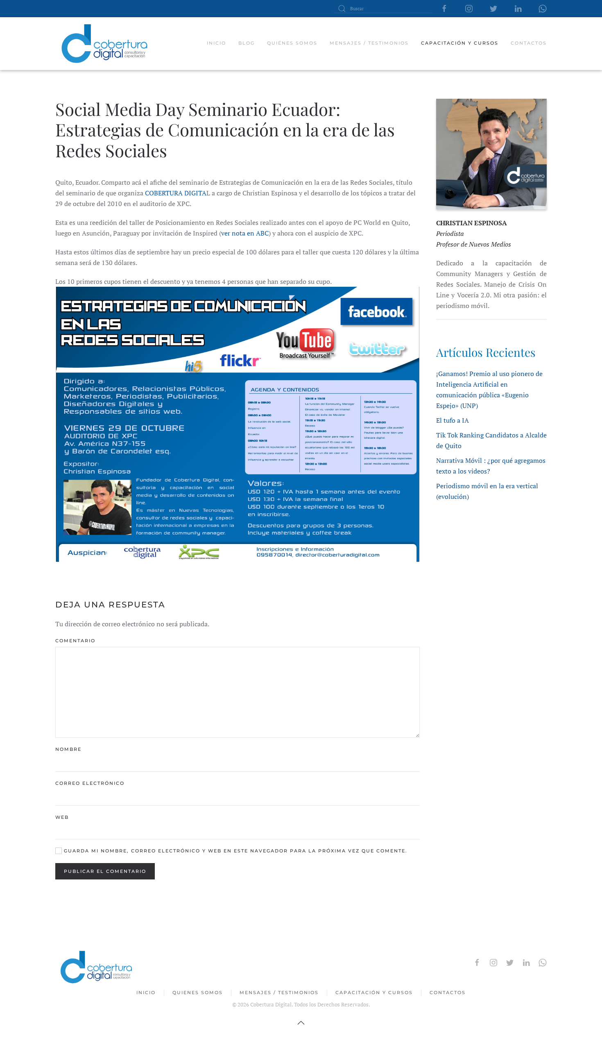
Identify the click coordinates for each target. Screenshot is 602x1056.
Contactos (529, 43)
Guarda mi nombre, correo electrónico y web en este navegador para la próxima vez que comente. (234, 851)
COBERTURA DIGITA (175, 192)
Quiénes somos (292, 43)
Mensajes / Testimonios (279, 992)
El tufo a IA (452, 420)
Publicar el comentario (105, 871)
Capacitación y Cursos (374, 992)
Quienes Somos (197, 992)
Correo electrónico (89, 783)
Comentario (75, 641)
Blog (246, 43)
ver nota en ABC (245, 233)
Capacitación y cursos (459, 43)
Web (62, 817)
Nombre (68, 749)
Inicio (216, 43)
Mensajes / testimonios (369, 43)
